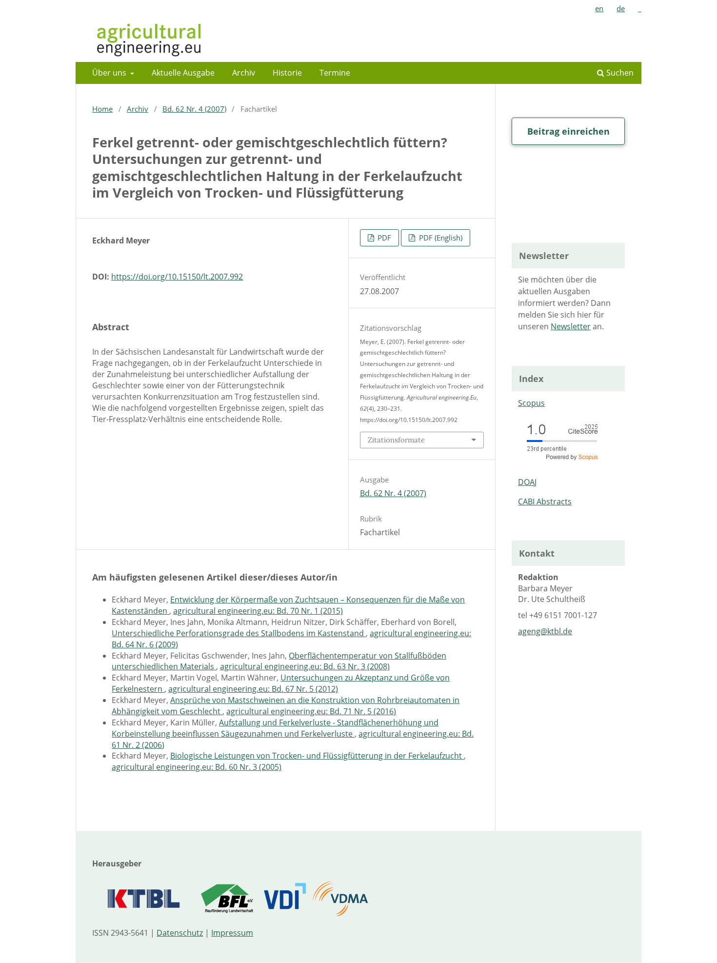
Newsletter (571, 326)
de (621, 8)
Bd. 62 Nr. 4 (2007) (194, 109)
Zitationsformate (396, 439)
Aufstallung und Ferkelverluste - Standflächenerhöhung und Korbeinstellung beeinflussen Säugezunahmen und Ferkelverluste (275, 728)
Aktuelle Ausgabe (183, 72)
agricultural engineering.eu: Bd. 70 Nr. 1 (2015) (258, 610)
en (599, 8)
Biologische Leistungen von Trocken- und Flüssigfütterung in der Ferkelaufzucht (317, 755)
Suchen (619, 72)
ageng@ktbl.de (545, 631)
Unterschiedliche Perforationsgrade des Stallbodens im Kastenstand (239, 633)
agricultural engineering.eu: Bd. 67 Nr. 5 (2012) (253, 688)
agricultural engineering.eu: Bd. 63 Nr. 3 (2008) (305, 666)
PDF (383, 237)
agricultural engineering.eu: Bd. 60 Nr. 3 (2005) (196, 767)
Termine (334, 72)
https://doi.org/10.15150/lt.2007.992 (177, 276)
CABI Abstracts (545, 501)
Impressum (232, 932)
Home (102, 109)
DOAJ (527, 482)
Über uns (110, 72)
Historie (287, 72)
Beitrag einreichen (568, 131)
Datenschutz (180, 932)
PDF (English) (439, 237)
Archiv (243, 72)
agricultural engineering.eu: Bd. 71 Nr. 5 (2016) (311, 711)
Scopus (531, 403)
